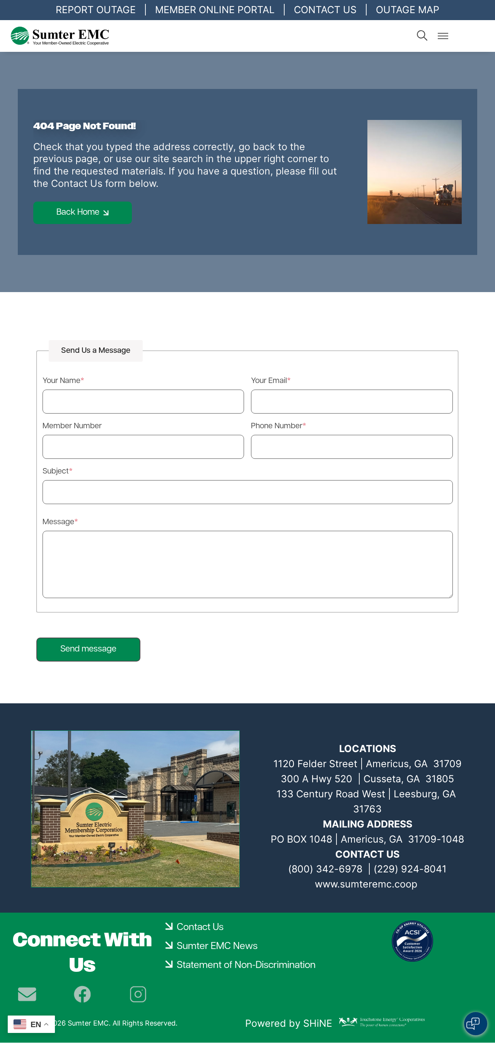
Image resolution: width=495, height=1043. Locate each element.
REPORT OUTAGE (96, 9)
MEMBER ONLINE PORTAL (215, 9)
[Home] (78, 36)
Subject (56, 471)
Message (58, 522)
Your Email (269, 381)
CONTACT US (325, 9)
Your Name (61, 381)
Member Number (72, 426)
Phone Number (276, 426)
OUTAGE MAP (407, 9)
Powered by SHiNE (288, 1023)
